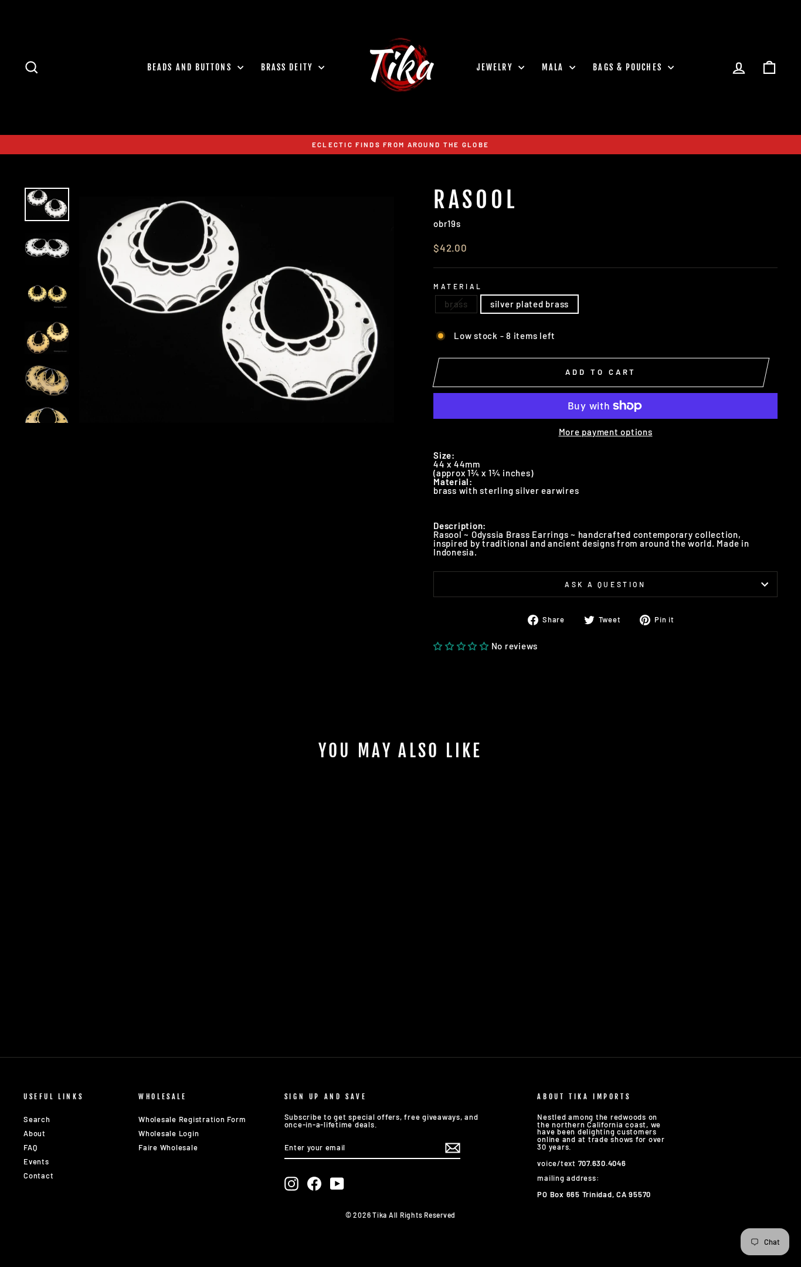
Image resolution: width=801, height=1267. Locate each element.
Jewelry (496, 67)
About (34, 1133)
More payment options (606, 432)
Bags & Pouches (629, 67)
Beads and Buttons (191, 67)
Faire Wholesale (168, 1147)
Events (36, 1161)
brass (456, 304)
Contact (38, 1175)
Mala (554, 67)
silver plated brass (529, 304)
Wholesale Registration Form (192, 1119)
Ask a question (605, 584)
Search (36, 1119)
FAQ (30, 1147)
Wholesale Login (168, 1133)
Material (458, 286)
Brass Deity (288, 67)
